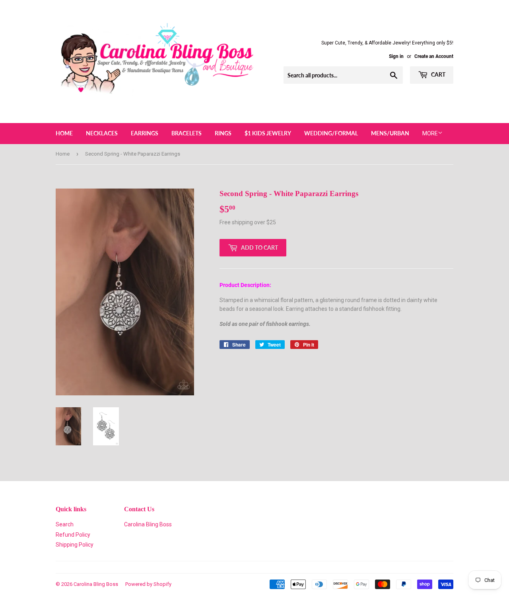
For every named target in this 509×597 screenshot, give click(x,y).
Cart (437, 74)
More (430, 133)
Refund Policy (73, 535)
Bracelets (186, 133)
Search (65, 524)
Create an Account (433, 56)
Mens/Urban (390, 133)
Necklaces (102, 133)
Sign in (396, 56)
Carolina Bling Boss (148, 524)
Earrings (144, 133)
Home (64, 133)
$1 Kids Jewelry (268, 133)
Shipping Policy (74, 544)
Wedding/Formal (331, 133)
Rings (223, 133)
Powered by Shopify (148, 584)
